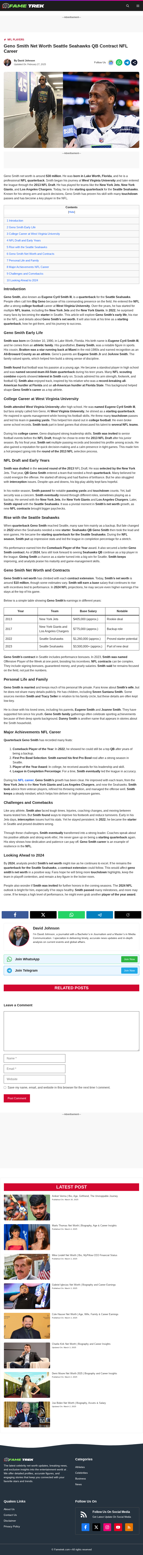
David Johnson (26, 60)
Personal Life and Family (23, 260)
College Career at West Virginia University (33, 233)
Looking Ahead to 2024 (22, 280)
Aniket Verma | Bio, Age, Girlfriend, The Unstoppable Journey (85, 1196)
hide (71, 211)
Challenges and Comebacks (25, 273)
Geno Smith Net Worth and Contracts (30, 253)
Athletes (80, 1467)
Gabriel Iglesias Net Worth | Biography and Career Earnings (84, 1284)
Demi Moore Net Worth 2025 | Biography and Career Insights (84, 1373)
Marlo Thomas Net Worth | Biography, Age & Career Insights (84, 1225)
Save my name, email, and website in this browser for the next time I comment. (59, 1087)
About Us (9, 1509)
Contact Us (10, 1514)
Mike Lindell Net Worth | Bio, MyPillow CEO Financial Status (84, 1255)
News (78, 1484)
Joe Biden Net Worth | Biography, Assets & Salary (79, 1403)
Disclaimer (10, 1520)
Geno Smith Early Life (21, 227)
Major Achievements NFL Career (28, 267)
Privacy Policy (12, 1526)
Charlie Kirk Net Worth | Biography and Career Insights (81, 1344)
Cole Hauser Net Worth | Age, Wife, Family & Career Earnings (85, 1314)
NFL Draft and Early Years (24, 240)
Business (80, 1478)
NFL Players (15, 39)
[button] (128, 6)
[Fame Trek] (23, 6)
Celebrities (81, 1472)
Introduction (15, 220)
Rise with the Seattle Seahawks (27, 247)
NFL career (26, 780)
